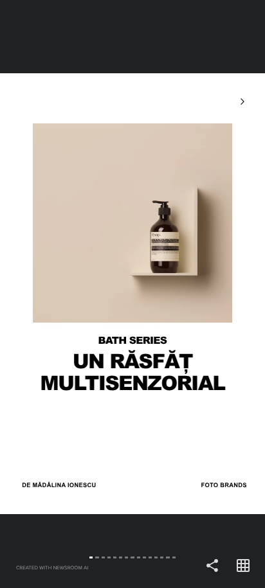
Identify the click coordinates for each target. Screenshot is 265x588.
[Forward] (198, 294)
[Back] (66, 294)
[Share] (212, 566)
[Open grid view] (243, 566)
